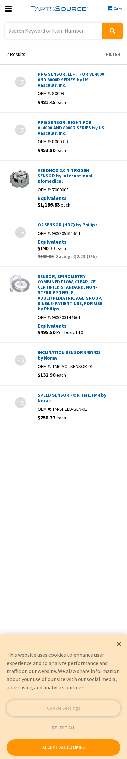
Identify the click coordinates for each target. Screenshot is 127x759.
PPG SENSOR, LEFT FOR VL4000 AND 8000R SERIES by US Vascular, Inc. (71, 79)
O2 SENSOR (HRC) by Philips (68, 224)
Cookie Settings (63, 708)
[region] (63, 696)
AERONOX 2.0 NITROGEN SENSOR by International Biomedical (65, 176)
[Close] (118, 643)
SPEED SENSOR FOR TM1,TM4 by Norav (72, 397)
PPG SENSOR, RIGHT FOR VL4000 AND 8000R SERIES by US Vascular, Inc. (71, 128)
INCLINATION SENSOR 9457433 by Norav (69, 355)
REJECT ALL (63, 728)
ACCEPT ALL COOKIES (63, 747)
